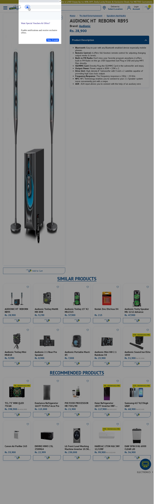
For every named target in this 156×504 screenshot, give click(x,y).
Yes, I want (52, 40)
